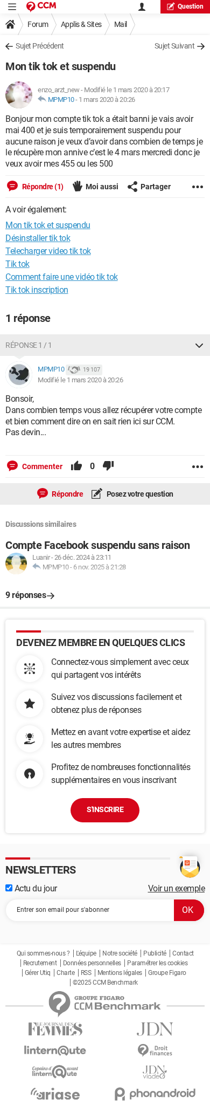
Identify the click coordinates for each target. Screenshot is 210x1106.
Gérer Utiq (38, 973)
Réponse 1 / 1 (28, 345)
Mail (120, 24)
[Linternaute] (55, 1051)
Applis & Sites (81, 24)
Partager (156, 186)
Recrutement (40, 963)
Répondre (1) (42, 186)
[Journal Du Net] (155, 1029)
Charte (65, 973)
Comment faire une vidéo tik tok (61, 277)
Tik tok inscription (36, 290)
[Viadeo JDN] (155, 1072)
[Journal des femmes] (55, 1029)
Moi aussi (102, 186)
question (191, 6)
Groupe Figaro (167, 973)
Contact (183, 953)
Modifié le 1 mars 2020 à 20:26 (80, 380)
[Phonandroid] (155, 1094)
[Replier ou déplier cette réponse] (199, 345)
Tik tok (17, 264)
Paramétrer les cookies (157, 963)
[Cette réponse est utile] (76, 466)
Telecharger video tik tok (48, 251)
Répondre (67, 494)
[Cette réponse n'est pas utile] (108, 466)
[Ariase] (55, 1094)
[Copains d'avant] (55, 1071)
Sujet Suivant (175, 46)
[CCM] (41, 6)
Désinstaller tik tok (37, 238)
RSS (86, 973)
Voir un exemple (176, 888)
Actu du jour (34, 888)
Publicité (154, 953)
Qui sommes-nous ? (43, 953)
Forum (37, 24)
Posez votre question (139, 494)
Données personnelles (92, 963)
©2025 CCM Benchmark (105, 982)
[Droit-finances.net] (155, 1050)
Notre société (119, 953)
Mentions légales (119, 973)
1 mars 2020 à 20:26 (107, 99)
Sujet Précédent (40, 46)
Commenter (41, 466)
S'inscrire (105, 809)
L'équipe (86, 953)
